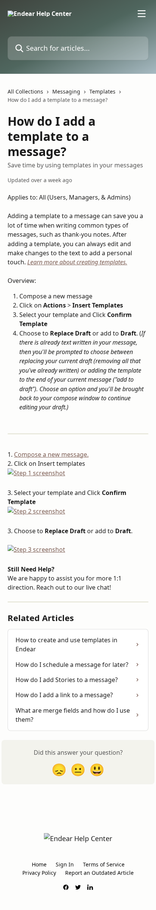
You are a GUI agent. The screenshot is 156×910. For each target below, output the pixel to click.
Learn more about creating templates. (77, 262)
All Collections (25, 91)
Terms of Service (104, 864)
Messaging (66, 91)
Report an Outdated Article (99, 872)
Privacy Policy (39, 872)
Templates (102, 91)
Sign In (65, 864)
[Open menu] (141, 13)
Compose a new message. (51, 454)
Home (39, 864)
